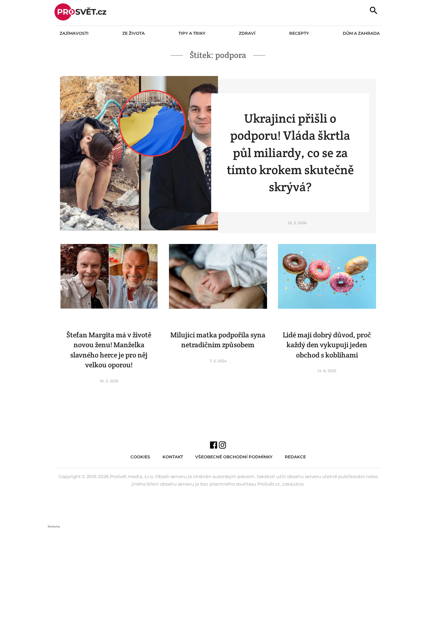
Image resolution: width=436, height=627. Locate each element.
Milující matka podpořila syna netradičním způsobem (217, 339)
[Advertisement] (218, 576)
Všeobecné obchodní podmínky (233, 456)
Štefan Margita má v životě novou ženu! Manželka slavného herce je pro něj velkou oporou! (108, 349)
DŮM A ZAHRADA (361, 33)
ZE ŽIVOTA (133, 33)
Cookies (140, 456)
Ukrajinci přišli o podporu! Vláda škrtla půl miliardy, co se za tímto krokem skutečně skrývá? (290, 152)
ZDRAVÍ (247, 33)
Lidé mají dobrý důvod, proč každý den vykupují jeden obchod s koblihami (327, 345)
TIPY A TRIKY (191, 33)
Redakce (295, 456)
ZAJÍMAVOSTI (74, 33)
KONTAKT (172, 456)
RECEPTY (299, 33)
